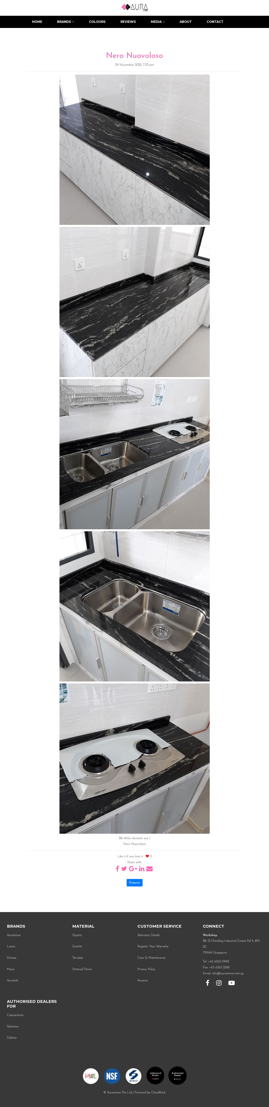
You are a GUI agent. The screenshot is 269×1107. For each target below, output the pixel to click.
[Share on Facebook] (118, 870)
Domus (11, 958)
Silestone (13, 1026)
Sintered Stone (82, 969)
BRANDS (64, 22)
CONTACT (215, 22)
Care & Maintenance (151, 958)
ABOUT (186, 22)
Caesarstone (15, 1015)
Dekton (12, 1037)
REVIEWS (128, 22)
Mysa (10, 969)
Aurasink (12, 980)
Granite (77, 946)
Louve (11, 946)
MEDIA (157, 22)
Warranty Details (148, 935)
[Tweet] (124, 870)
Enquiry (134, 882)
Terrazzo (77, 958)
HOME (37, 22)
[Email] (149, 870)
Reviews (142, 980)
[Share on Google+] (133, 870)
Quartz (77, 935)
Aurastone (13, 935)
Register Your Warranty (152, 946)
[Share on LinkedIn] (142, 870)
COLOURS (97, 22)
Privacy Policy (146, 969)
